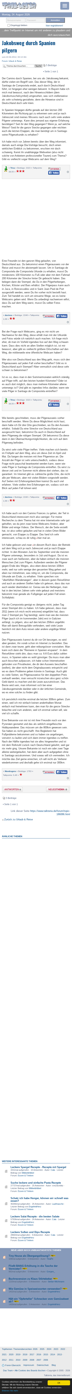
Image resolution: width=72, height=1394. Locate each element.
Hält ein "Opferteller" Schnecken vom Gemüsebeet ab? (39, 1300)
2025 (42, 1349)
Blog (54, 1365)
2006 (45, 1360)
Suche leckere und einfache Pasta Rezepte (36, 1182)
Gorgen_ (51, 1271)
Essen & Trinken (25, 1175)
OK (58, 1382)
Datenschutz (43, 1365)
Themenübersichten (22, 1349)
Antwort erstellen (10, 790)
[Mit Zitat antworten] (54, 168)
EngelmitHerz (35, 1206)
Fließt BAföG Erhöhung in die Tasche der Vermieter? (33, 1267)
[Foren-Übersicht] (19, 6)
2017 (32, 1354)
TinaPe (50, 1259)
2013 (59, 1354)
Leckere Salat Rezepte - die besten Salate (35, 1216)
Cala (53, 1170)
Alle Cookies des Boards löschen (30, 1370)
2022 (62, 1349)
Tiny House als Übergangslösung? (29, 1255)
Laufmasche (58, 1204)
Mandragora (10, 771)
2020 (11, 1354)
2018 (25, 1354)
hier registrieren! (54, 25)
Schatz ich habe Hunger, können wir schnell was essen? (39, 1199)
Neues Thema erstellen (56, 790)
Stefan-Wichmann (56, 1281)
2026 (35, 1349)
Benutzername (14, 20)
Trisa (12, 168)
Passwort (31, 20)
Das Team (8, 1370)
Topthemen (7, 1349)
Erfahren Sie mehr (10, 1391)
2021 (4, 1354)
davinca (8, 315)
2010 (18, 1360)
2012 (4, 1360)
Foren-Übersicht (13, 1365)
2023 (56, 1349)
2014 (52, 1354)
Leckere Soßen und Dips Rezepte (30, 1232)
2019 (18, 1354)
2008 (32, 1360)
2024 (49, 1349)
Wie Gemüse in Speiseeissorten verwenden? (35, 1288)
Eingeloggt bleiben (18, 25)
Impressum (28, 1365)
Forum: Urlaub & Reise (12, 61)
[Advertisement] (36, 218)
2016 (38, 1354)
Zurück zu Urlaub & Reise (18, 819)
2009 (25, 1360)
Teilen (50, 174)
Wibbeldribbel (28, 1173)
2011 (11, 1360)
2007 (38, 1360)
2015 (45, 1354)
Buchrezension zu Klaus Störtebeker (30, 1278)
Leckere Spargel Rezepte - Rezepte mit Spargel (38, 1167)
